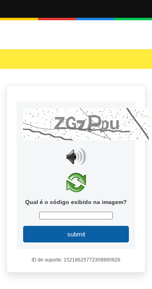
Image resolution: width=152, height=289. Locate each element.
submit (76, 234)
